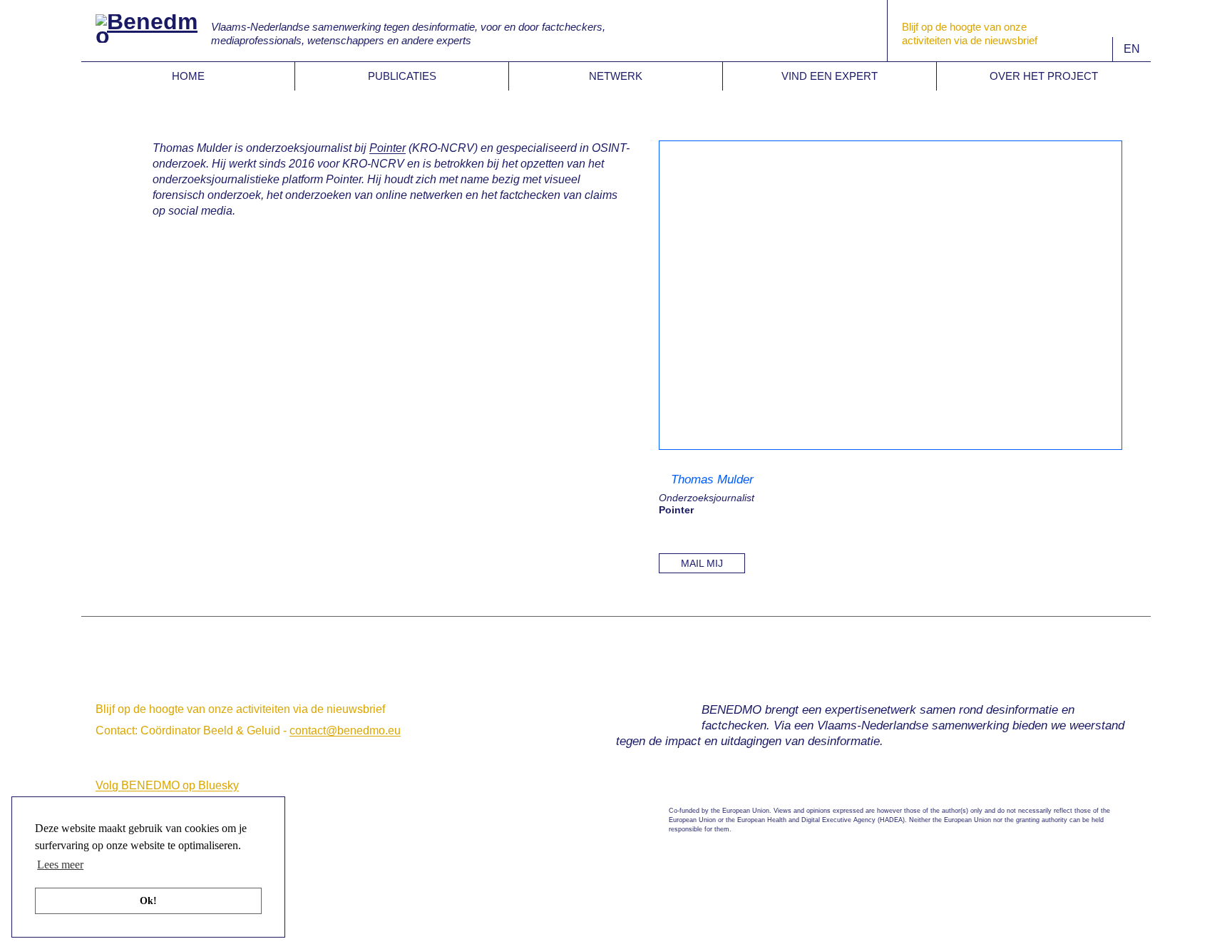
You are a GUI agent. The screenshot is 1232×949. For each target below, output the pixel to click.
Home (188, 76)
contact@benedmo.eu (345, 730)
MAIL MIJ (702, 563)
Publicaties (402, 76)
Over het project (1044, 76)
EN (1132, 49)
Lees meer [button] (60, 864)
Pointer (387, 148)
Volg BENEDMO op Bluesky (167, 785)
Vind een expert (829, 76)
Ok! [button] (148, 900)
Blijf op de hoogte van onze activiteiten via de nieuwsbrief (240, 709)
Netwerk (615, 76)
